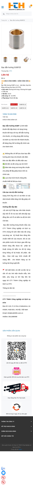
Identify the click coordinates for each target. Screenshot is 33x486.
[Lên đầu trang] (30, 477)
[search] (3, 14)
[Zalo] (3, 468)
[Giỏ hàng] (30, 7)
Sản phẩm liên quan (11, 331)
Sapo (20, 449)
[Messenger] (3, 473)
